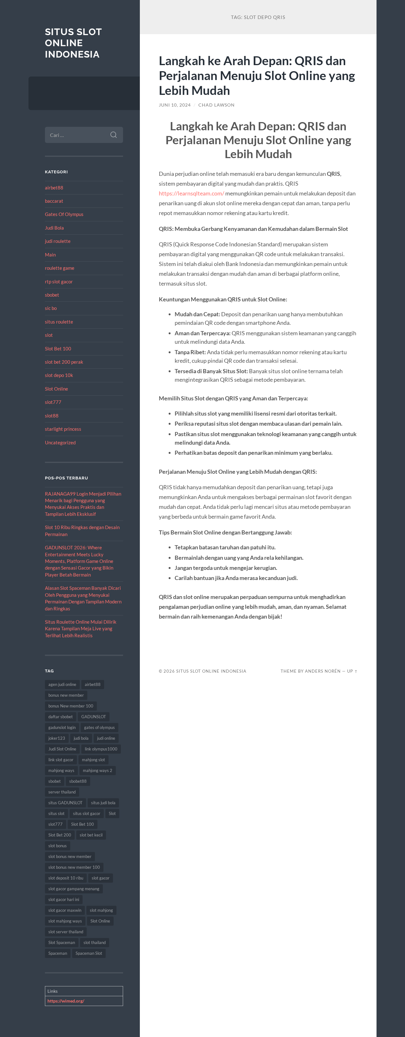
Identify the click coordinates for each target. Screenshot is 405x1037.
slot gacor (100, 877)
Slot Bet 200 (59, 834)
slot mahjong (101, 910)
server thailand (62, 791)
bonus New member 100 (70, 705)
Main (50, 254)
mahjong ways (61, 770)
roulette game (59, 268)
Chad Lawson (216, 105)
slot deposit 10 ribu (65, 877)
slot (49, 335)
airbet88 (54, 187)
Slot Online (56, 389)
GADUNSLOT (93, 716)
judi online (106, 738)
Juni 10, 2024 (175, 105)
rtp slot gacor (59, 281)
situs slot (56, 813)
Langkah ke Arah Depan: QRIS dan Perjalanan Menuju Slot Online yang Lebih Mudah (257, 75)
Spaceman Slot (89, 953)
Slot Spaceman (61, 942)
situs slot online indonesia (73, 43)
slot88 (52, 415)
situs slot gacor (86, 813)
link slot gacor (60, 759)
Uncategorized (60, 442)
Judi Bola (54, 228)
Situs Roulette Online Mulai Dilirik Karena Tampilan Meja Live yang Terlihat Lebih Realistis (80, 628)
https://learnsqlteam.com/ (191, 193)
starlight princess (63, 429)
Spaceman (57, 953)
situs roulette (59, 321)
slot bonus (57, 845)
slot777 (53, 402)
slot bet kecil (91, 834)
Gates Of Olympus (64, 214)
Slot (112, 813)
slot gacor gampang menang (73, 888)
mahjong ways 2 (97, 770)
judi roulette (58, 241)
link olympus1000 (101, 748)
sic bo (51, 308)
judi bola (81, 738)
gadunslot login (62, 727)
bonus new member (66, 695)
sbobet (52, 295)
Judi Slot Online (62, 748)
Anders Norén (323, 671)
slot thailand (95, 942)
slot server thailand (65, 931)
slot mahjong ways (65, 920)
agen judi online (62, 684)
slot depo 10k (59, 375)
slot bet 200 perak (64, 362)
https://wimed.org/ (65, 1000)
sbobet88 (78, 781)
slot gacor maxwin (64, 910)
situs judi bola (103, 802)
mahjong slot (93, 759)
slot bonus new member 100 (74, 867)
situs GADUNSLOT (65, 802)
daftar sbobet (60, 716)
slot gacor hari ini (63, 899)
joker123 (56, 738)
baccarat (54, 201)
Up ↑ (352, 671)
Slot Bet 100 (58, 348)
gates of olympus (99, 727)
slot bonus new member (69, 856)
